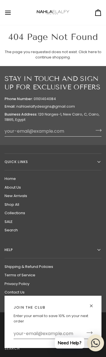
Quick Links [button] (16, 161)
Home (10, 178)
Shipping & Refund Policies (29, 266)
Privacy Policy (17, 283)
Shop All (12, 204)
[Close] (93, 306)
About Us (13, 187)
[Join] (87, 332)
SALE (9, 221)
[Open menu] (13, 12)
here (92, 52)
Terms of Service (20, 275)
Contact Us (15, 292)
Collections (15, 213)
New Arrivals (16, 195)
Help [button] (9, 249)
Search (11, 230)
